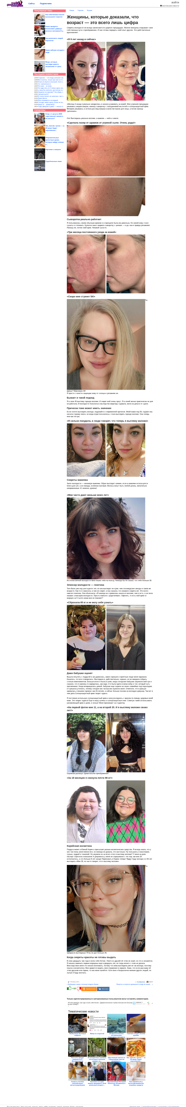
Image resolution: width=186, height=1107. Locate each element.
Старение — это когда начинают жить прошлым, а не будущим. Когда (62, 78)
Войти (175, 2)
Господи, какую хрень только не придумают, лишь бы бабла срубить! (62, 102)
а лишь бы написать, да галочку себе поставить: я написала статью (62, 90)
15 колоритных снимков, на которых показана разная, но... (97, 1059)
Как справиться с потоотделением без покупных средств (136, 1083)
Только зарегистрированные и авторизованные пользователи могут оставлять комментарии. (108, 999)
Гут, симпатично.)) (44, 84)
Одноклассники (91, 989)
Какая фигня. (42, 98)
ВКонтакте (105, 989)
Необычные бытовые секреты (77, 1034)
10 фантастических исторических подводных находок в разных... (116, 1036)
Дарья (151, 982)
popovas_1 (139, 1002)
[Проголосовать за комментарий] (149, 1004)
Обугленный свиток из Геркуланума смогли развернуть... (116, 1059)
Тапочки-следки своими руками (136, 1034)
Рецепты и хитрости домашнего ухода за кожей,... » (134, 984)
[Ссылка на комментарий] (68, 1006)
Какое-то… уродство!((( (46, 104)
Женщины (73, 981)
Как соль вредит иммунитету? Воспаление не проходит (77, 1060)
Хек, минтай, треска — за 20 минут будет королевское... (136, 1059)
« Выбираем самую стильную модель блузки (82, 984)
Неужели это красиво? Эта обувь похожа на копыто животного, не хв (62, 92)
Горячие (80, 10)
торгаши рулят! (43, 94)
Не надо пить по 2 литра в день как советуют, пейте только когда (61, 88)
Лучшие (89, 10)
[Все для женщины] (15, 6)
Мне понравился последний (48, 100)
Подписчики (46, 3)
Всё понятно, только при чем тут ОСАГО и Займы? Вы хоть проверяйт (63, 80)
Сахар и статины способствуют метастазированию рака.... (77, 1084)
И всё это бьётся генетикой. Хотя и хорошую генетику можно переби (62, 82)
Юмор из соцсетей (97, 1033)
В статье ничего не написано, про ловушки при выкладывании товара (62, 96)
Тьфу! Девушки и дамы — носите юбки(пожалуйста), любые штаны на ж (63, 106)
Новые (72, 10)
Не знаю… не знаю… (45, 86)
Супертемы (39, 110)
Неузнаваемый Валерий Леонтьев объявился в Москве (116, 1083)
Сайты (31, 3)
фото (77, 981)
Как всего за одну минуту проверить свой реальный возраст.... (97, 1083)
